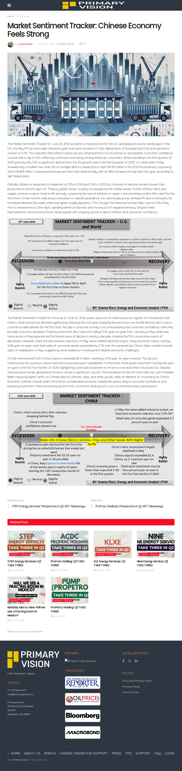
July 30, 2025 (59, 616)
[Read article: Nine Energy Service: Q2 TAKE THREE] (156, 544)
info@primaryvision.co (20, 694)
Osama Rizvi (26, 43)
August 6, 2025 (146, 570)
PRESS (116, 753)
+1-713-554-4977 (16, 690)
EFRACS (50, 753)
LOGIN (170, 753)
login (19, 631)
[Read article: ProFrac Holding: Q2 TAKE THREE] (70, 544)
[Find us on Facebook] (123, 661)
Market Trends (23, 16)
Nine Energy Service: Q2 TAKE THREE (152, 563)
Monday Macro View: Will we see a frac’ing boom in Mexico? (26, 611)
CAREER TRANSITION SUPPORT (84, 753)
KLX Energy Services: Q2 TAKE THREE (109, 563)
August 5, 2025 (17, 620)
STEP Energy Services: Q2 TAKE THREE (24, 563)
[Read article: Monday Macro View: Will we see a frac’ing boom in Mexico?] (26, 590)
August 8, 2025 (17, 570)
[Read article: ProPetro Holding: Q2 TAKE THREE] (70, 590)
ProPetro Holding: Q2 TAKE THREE (68, 609)
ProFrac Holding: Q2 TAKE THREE (67, 563)
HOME (15, 753)
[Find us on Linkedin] (136, 661)
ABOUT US (32, 753)
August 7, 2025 (60, 570)
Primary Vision (20, 759)
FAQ (157, 753)
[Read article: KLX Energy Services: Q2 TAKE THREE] (113, 544)
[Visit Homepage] (94, 5)
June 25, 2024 (46, 43)
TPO (128, 753)
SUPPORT (143, 753)
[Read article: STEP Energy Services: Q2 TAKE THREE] (26, 544)
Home (10, 16)
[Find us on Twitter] (129, 661)
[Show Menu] (9, 5)
